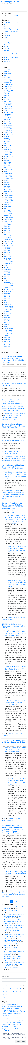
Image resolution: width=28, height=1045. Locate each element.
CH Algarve (22, 458)
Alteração (18, 1004)
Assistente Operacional (8, 1006)
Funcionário (23, 1016)
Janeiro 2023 (7, 149)
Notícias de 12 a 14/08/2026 (12, 947)
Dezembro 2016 (8, 284)
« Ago (4, 997)
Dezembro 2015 (8, 306)
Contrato (4, 1013)
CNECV (6, 33)
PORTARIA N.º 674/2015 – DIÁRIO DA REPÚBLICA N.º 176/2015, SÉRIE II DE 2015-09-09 (15, 702)
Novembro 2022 (8, 153)
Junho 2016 (7, 295)
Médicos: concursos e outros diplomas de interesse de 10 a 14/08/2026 (12, 958)
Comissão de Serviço (12, 492)
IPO (9, 818)
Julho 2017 (7, 271)
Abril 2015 (7, 321)
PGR (8, 894)
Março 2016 (7, 300)
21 (3, 991)
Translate (15, 15)
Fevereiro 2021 (8, 191)
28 (3, 994)
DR (4, 41)
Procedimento (14, 894)
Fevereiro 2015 (8, 324)
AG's (5, 26)
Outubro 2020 (8, 199)
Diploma (12, 1013)
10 (13, 986)
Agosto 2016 (7, 291)
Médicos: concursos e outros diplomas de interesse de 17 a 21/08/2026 (12, 921)
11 (17, 986)
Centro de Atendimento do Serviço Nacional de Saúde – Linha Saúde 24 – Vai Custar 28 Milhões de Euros (13, 506)
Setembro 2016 (8, 289)
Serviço (4, 820)
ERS (5, 44)
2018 (5, 1004)
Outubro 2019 (8, 221)
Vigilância (10, 820)
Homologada (6, 417)
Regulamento (6, 1029)
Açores (3, 1008)
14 (3, 988)
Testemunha (5, 896)
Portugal (13, 1026)
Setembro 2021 (8, 178)
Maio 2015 (7, 319)
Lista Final (17, 417)
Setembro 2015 (8, 311)
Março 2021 (7, 190)
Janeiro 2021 (7, 193)
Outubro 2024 (8, 110)
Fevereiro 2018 (8, 258)
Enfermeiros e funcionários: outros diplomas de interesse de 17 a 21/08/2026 (14, 916)
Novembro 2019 (8, 219)
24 (13, 991)
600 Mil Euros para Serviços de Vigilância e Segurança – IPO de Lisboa (13, 742)
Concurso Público (19, 1011)
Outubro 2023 (8, 132)
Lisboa (12, 818)
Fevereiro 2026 (8, 81)
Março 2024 (7, 123)
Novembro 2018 (8, 241)
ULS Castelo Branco (16, 496)
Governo (3, 1018)
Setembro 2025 (8, 90)
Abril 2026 (7, 77)
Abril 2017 (6, 276)
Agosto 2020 (7, 202)
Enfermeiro (13, 494)
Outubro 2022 (8, 154)
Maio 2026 (7, 75)
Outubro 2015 (8, 310)
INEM (11, 1018)
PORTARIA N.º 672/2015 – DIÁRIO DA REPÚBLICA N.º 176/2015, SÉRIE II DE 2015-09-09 (15, 633)
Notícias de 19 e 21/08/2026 (12, 910)
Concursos (7, 35)
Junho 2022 (7, 162)
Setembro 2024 (8, 112)
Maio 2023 (7, 142)
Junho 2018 (7, 250)
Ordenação (12, 419)
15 (6, 988)
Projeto (16, 1026)
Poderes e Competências (11, 57)
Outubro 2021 (8, 177)
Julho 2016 (7, 293)
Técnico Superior (10, 1031)
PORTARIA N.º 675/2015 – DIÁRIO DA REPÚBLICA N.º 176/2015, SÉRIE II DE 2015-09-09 (15, 749)
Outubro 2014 (8, 332)
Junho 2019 (7, 228)
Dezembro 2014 (8, 328)
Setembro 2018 (8, 245)
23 (10, 991)
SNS (15, 619)
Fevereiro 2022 (8, 169)
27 (23, 991)
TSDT (3, 1031)
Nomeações (5, 496)
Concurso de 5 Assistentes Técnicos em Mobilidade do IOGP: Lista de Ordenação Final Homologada (13, 359)
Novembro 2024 (8, 108)
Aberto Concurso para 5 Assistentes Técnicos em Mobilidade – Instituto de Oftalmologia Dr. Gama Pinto (13, 408)
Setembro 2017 (8, 267)
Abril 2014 (7, 343)
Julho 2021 (7, 182)
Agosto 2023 (7, 136)
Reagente (5, 735)
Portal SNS (7, 59)
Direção (21, 492)
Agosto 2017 (7, 269)
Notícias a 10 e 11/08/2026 (11, 968)
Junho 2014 (7, 339)
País (20, 893)
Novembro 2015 (8, 308)
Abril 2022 (7, 166)
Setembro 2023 (8, 134)
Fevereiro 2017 (8, 280)
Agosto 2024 (7, 114)
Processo (22, 894)
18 (17, 988)
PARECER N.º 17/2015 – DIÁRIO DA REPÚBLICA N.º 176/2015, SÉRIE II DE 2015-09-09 (15, 873)
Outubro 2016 (8, 287)
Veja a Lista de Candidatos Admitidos (13, 440)
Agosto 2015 (7, 313)
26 (20, 991)
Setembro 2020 (8, 201)
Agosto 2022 (7, 158)
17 (13, 988)
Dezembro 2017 (8, 262)
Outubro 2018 (8, 243)
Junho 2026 (7, 73)
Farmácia (18, 1016)
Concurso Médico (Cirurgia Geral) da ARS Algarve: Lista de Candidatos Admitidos (13, 426)
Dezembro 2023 (8, 129)
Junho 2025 (7, 95)
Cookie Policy (8, 1038)
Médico (23, 460)
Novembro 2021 (8, 175)
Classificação (8, 1008)
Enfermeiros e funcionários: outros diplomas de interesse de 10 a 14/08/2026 (14, 953)
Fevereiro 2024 (8, 125)
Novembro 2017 (8, 263)
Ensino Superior (8, 43)
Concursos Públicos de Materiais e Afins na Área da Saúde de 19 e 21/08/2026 (14, 927)
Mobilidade (5, 419)
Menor (17, 893)
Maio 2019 (7, 230)
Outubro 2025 (8, 88)
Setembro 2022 (8, 156)
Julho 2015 (7, 315)
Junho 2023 (7, 140)
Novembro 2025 (8, 86)
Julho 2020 (7, 204)
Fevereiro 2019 (8, 236)
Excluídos (13, 1016)
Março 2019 (7, 234)
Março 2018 (7, 256)
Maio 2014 (7, 341)
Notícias (4, 1026)
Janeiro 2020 (7, 215)
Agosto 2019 (7, 225)
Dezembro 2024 (8, 106)
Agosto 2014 (7, 335)
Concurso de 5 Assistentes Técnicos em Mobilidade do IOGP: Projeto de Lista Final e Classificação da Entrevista (14, 401)
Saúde (17, 1029)
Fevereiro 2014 (8, 346)
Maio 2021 (7, 186)
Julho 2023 (7, 138)
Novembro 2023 (8, 130)
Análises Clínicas (13, 733)
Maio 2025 (7, 97)
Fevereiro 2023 (8, 147)
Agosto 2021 (7, 180)
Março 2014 (7, 345)
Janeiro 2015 (7, 326)
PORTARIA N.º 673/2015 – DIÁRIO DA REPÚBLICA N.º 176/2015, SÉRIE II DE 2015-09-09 (15, 668)
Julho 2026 (7, 71)
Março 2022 (7, 167)
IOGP (11, 417)
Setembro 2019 (8, 223)
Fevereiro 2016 (8, 302)
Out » (8, 997)
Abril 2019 (7, 232)
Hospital (7, 1018)
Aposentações (8, 28)
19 (20, 988)
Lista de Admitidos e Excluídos (18, 1020)
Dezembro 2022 (8, 151)
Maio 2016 (7, 297)
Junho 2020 (7, 206)
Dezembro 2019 (8, 217)
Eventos (6, 46)
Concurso (18, 415)
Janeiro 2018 (7, 260)
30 (10, 994)
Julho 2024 (7, 116)
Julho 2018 (7, 249)
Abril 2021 (7, 188)
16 (10, 988)
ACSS (5, 24)
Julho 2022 (7, 160)
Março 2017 (7, 278)
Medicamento (19, 1022)
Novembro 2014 (8, 330)
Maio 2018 (7, 252)
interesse (4, 1020)
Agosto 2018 (7, 247)
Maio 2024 (7, 119)
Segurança (18, 818)
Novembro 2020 (8, 197)
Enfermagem (5, 494)
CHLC (20, 733)
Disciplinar (11, 891)
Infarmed (6, 50)
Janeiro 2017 (7, 282)
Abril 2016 (7, 298)
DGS (5, 39)
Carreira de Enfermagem (11, 31)
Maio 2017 (7, 274)
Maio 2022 (7, 164)
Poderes (9, 1026)
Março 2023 (7, 145)
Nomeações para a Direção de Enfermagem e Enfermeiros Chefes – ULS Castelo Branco (13, 467)
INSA (5, 52)
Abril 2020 (7, 210)
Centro (18, 617)
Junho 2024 (7, 118)
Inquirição (11, 893)
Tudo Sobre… (7, 61)
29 (6, 994)
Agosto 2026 (7, 70)
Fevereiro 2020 (8, 214)
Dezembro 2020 (8, 195)
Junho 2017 (7, 273)
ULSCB (4, 498)
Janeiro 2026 (7, 82)
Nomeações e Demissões (11, 54)
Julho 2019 (7, 226)
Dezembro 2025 (8, 84)
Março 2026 (7, 79)
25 (17, 991)
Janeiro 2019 (7, 238)
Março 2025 (7, 101)
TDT (24, 1029)
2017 (3, 1004)
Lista (18, 460)
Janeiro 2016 (7, 304)
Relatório (13, 1029)
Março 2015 (7, 322)
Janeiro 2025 (7, 105)
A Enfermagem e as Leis (10, 2)
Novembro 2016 (8, 286)
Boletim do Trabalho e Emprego (13, 30)
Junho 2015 (7, 317)
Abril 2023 (7, 143)
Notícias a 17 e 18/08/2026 (12, 931)
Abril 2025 (7, 99)
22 (6, 991)
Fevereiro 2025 (8, 103)
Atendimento (11, 617)
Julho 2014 (7, 337)
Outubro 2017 (8, 265)
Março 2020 (7, 212)
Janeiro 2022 (7, 171)
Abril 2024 (7, 121)
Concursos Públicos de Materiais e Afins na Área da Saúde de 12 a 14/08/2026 (14, 964)
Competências (16, 1008)
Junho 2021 (7, 184)
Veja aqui (11, 512)
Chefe (4, 492)
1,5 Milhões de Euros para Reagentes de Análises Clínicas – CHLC (13, 626)
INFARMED (15, 1018)
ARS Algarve (14, 458)
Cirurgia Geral (6, 460)
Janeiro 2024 (7, 127)
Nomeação (20, 494)
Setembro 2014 (8, 334)
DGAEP (6, 37)
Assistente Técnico (9, 415)
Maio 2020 (7, 208)
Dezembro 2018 (8, 239)
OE (4, 55)
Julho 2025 (7, 94)
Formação (6, 48)
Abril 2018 (7, 254)
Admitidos (7, 458)
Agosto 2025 (7, 92)
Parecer (4, 894)
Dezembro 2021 (8, 173)
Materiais (13, 1022)
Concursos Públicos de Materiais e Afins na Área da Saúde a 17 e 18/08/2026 (14, 936)
